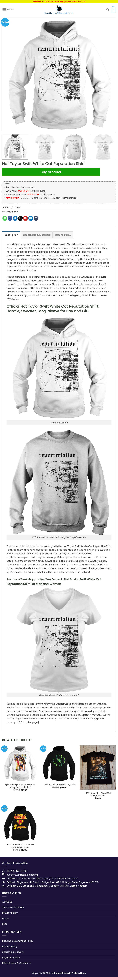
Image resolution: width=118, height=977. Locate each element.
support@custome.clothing (22, 874)
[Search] (107, 9)
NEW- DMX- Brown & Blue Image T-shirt (98, 794)
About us (7, 901)
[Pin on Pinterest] (25, 218)
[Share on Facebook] (10, 218)
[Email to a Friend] (20, 218)
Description (11, 235)
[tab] (11, 234)
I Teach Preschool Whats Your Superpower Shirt (20, 845)
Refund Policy (63, 235)
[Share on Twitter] (15, 218)
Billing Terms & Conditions (16, 963)
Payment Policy (11, 957)
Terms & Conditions (13, 907)
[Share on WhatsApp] (4, 218)
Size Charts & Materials (36, 235)
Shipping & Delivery (13, 952)
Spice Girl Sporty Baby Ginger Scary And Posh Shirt (20, 786)
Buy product (51, 172)
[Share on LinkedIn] (30, 218)
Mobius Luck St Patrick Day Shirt (59, 784)
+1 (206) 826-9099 (17, 871)
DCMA (5, 918)
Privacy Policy (10, 913)
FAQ (4, 924)
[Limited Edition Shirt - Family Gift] (59, 9)
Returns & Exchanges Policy (17, 941)
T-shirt (15, 212)
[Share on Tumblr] (36, 218)
